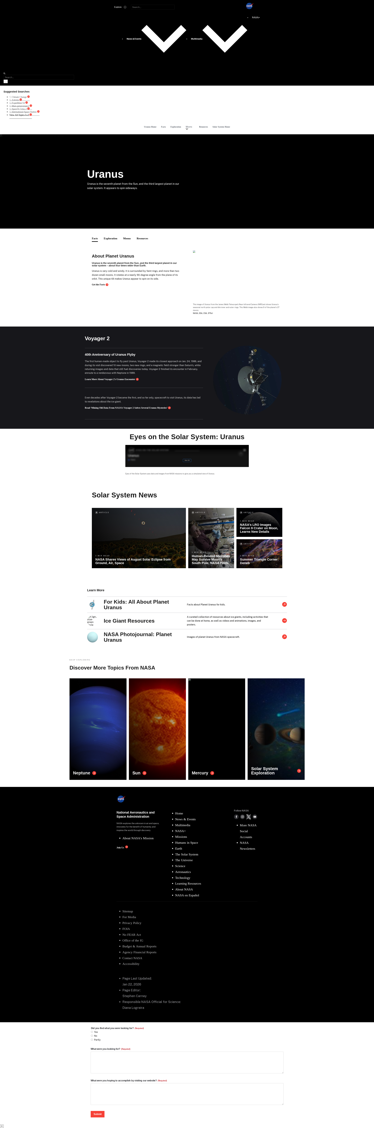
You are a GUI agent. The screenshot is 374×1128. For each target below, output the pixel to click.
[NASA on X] (248, 816)
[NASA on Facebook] (236, 816)
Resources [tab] (142, 238)
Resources (203, 127)
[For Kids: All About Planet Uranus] (284, 604)
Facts (163, 127)
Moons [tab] (127, 238)
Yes (96, 1032)
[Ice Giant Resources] (284, 620)
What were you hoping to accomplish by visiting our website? (129, 1080)
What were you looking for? (110, 1049)
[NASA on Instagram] (242, 816)
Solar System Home (221, 127)
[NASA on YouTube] (254, 816)
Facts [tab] (95, 238)
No (95, 1035)
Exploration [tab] (110, 238)
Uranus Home (150, 127)
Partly (97, 1039)
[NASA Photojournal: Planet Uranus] (284, 637)
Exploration (175, 127)
